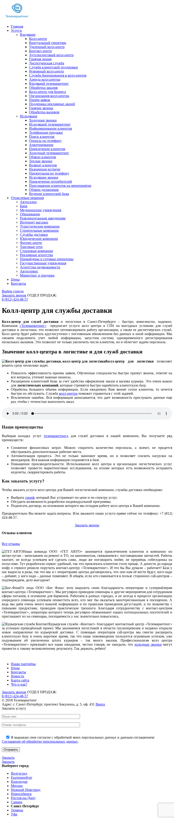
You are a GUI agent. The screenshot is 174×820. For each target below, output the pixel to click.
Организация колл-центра (49, 96)
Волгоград (19, 773)
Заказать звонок (14, 295)
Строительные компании (39, 230)
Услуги (16, 30)
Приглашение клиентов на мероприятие (60, 185)
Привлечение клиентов (47, 149)
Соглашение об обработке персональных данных (40, 741)
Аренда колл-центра (44, 79)
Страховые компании (36, 251)
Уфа (14, 814)
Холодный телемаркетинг (49, 153)
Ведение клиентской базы (49, 194)
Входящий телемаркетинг (49, 83)
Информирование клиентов (50, 128)
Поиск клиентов (41, 137)
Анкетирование (41, 145)
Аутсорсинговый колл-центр (51, 55)
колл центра (68, 393)
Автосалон (28, 202)
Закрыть (8, 757)
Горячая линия (40, 59)
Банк (23, 206)
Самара (16, 802)
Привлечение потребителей (50, 181)
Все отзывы (11, 544)
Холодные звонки (43, 120)
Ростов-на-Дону (23, 798)
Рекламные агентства (36, 255)
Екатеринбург (21, 777)
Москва (17, 786)
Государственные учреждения (43, 263)
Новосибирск (21, 794)
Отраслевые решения (27, 198)
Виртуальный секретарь (47, 43)
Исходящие (28, 116)
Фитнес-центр (31, 243)
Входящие (28, 34)
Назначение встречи (44, 169)
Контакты (18, 283)
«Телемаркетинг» (32, 326)
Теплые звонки (40, 161)
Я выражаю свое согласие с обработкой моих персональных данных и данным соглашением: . (78, 739)
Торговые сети (31, 247)
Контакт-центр (40, 51)
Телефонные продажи (46, 132)
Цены (15, 279)
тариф (29, 497)
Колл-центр (38, 39)
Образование (30, 214)
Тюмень (17, 810)
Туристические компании (40, 226)
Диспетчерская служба (46, 63)
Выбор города (13, 291)
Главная (17, 26)
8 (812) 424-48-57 (15, 299)
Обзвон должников (44, 190)
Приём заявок (39, 100)
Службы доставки (34, 234)
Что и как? (19, 684)
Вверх (100, 704)
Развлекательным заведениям (42, 218)
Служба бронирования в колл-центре (58, 75)
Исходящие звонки (43, 177)
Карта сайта (20, 680)
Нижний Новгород (25, 790)
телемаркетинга (56, 436)
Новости (17, 676)
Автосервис (29, 271)
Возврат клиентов (43, 165)
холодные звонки (148, 644)
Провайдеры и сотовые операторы (46, 259)
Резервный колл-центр (46, 71)
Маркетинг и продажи (37, 275)
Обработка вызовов (44, 112)
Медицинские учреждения (40, 210)
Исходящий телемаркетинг (50, 124)
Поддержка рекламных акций (52, 104)
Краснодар (19, 782)
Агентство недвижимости (40, 267)
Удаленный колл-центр (47, 47)
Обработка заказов (43, 88)
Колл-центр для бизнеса (47, 92)
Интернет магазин (34, 222)
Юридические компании (39, 239)
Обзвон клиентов (42, 157)
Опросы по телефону (45, 141)
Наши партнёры (23, 664)
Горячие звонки (41, 108)
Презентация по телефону (49, 173)
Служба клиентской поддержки (53, 67)
